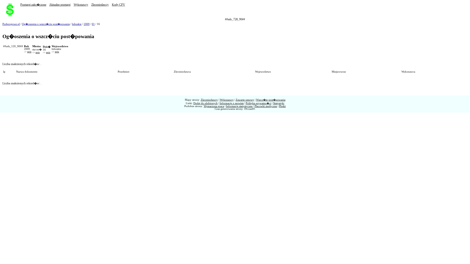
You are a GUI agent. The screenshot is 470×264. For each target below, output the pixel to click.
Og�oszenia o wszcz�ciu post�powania (46, 24)
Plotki (282, 106)
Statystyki (278, 103)
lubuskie (77, 24)
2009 (87, 24)
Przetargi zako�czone (33, 4)
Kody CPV (118, 4)
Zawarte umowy (245, 100)
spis (29, 51)
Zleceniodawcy (100, 4)
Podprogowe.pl (11, 24)
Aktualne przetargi (59, 4)
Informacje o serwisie (232, 103)
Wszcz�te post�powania (270, 100)
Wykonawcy (81, 4)
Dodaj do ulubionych (205, 103)
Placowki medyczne (266, 106)
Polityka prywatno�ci (258, 103)
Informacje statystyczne (239, 106)
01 (93, 24)
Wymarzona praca (214, 106)
